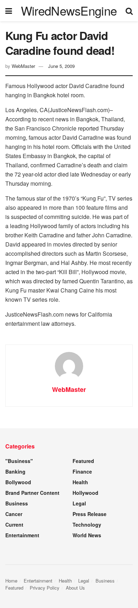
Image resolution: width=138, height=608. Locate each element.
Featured (83, 460)
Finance (82, 471)
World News (87, 535)
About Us (75, 587)
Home (11, 580)
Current (14, 524)
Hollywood (85, 492)
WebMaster (23, 66)
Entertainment (22, 535)
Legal (79, 503)
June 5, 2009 (61, 66)
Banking (15, 471)
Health (80, 482)
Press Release (90, 513)
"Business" (19, 460)
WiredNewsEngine (69, 11)
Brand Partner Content (32, 492)
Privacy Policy (44, 587)
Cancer (13, 513)
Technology (87, 524)
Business (16, 503)
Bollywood (18, 482)
